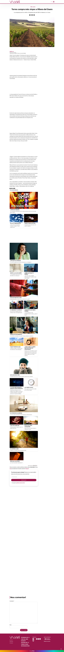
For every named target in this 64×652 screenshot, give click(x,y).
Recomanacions (25, 646)
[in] (40, 639)
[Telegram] (38, 639)
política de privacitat (20, 482)
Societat (23, 640)
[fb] (33, 639)
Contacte (11, 643)
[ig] (37, 639)
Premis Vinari (24, 644)
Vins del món (24, 639)
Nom (10, 624)
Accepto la (18, 482)
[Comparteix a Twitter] (29, 15)
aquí (10, 468)
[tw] (35, 639)
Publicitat (11, 641)
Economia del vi (25, 637)
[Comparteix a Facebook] (31, 15)
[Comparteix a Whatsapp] (32, 15)
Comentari (12, 601)
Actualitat (33, 6)
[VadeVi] (10, 3)
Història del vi (25, 642)
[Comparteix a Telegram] (34, 15)
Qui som (11, 640)
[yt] (33, 641)
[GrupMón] (32, 651)
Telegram (27, 468)
